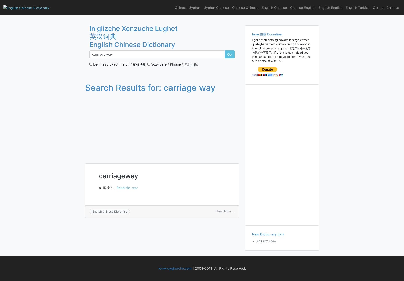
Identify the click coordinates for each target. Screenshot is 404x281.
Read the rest (127, 188)
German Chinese (386, 7)
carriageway (118, 176)
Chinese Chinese (245, 7)
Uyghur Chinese (216, 7)
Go (229, 54)
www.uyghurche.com (175, 268)
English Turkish (357, 7)
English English (330, 7)
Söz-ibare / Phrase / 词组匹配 (174, 64)
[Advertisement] (162, 124)
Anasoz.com (266, 241)
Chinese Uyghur (187, 7)
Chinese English (302, 7)
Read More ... (225, 211)
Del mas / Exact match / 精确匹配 (119, 64)
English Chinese (274, 7)
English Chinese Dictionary (109, 211)
